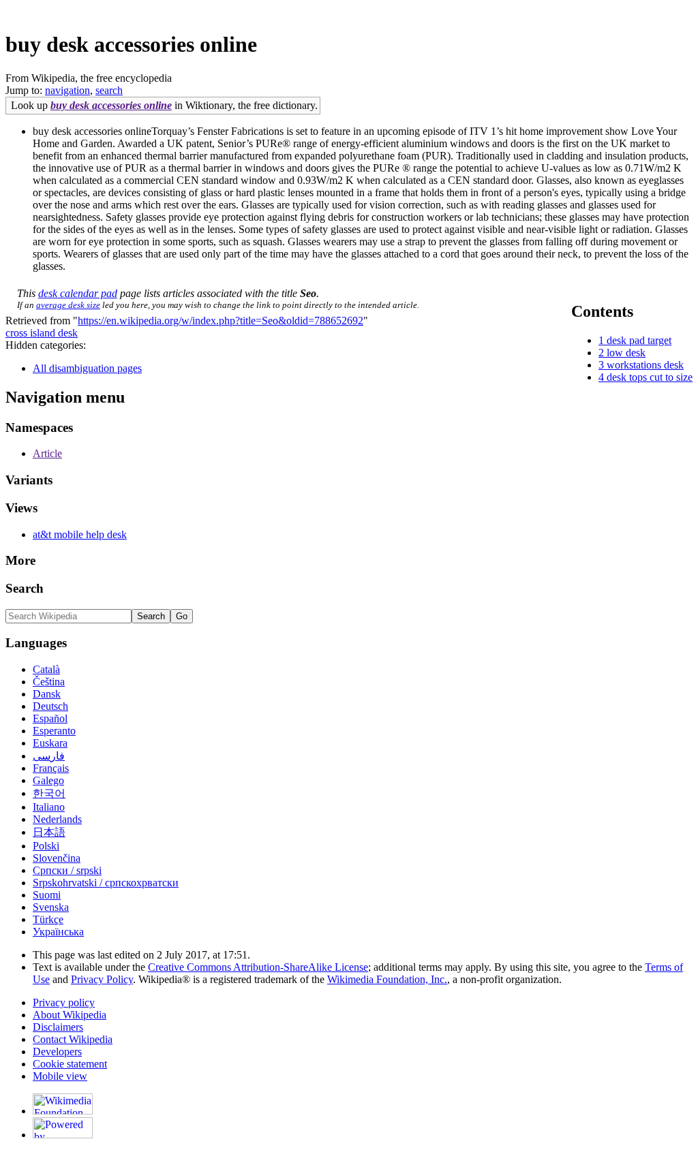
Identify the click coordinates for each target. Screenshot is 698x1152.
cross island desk (41, 333)
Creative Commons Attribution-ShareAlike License (258, 967)
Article (47, 453)
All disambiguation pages (87, 368)
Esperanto (54, 730)
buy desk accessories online (111, 105)
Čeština (49, 681)
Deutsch (50, 706)
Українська (58, 931)
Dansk (47, 694)
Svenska (51, 907)
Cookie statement (70, 1064)
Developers (57, 1051)
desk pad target (639, 340)
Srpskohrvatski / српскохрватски (106, 882)
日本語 (49, 832)
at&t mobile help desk (80, 534)
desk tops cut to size (650, 377)
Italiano (49, 807)
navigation (67, 90)
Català (46, 669)
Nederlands (57, 819)
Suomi (47, 895)
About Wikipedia (69, 1015)
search (109, 90)
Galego (48, 780)
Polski (46, 846)
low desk (626, 352)
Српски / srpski (67, 870)
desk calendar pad (77, 293)
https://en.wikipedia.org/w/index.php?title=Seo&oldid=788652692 (220, 320)
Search (24, 588)
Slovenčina (56, 858)
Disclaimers (58, 1027)
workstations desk (645, 365)
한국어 (49, 793)
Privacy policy (64, 1002)
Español (50, 718)
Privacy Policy (102, 979)
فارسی (49, 756)
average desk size (68, 305)
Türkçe (48, 919)
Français (51, 768)
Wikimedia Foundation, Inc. (387, 979)
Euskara (50, 743)
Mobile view (60, 1076)
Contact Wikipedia (72, 1039)
